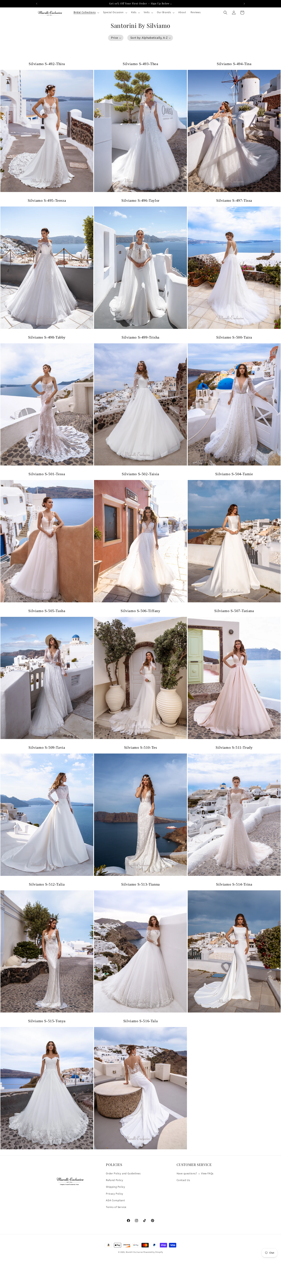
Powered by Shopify (153, 1252)
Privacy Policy (114, 1194)
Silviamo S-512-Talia (47, 884)
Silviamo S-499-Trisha (140, 337)
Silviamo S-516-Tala (140, 1021)
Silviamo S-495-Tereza (47, 200)
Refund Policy (114, 1180)
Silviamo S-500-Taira (234, 337)
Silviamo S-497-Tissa (234, 200)
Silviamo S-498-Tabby (47, 337)
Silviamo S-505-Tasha (46, 611)
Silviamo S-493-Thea (140, 64)
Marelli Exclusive (134, 1252)
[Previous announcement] (36, 3)
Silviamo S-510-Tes (140, 747)
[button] (86, 12)
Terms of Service (116, 1207)
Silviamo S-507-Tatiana (234, 611)
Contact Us (183, 1180)
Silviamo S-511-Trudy (234, 747)
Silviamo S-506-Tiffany (140, 611)
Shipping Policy (115, 1187)
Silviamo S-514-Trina (234, 884)
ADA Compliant (115, 1200)
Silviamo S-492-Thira (47, 64)
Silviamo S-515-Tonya (47, 1021)
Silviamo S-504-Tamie (234, 474)
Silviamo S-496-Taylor (140, 200)
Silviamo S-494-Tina (234, 64)
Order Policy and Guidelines (123, 1173)
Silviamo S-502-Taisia (140, 474)
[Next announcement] (244, 3)
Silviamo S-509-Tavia (46, 747)
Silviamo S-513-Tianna (140, 884)
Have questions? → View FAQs (195, 1173)
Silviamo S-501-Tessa (46, 474)
